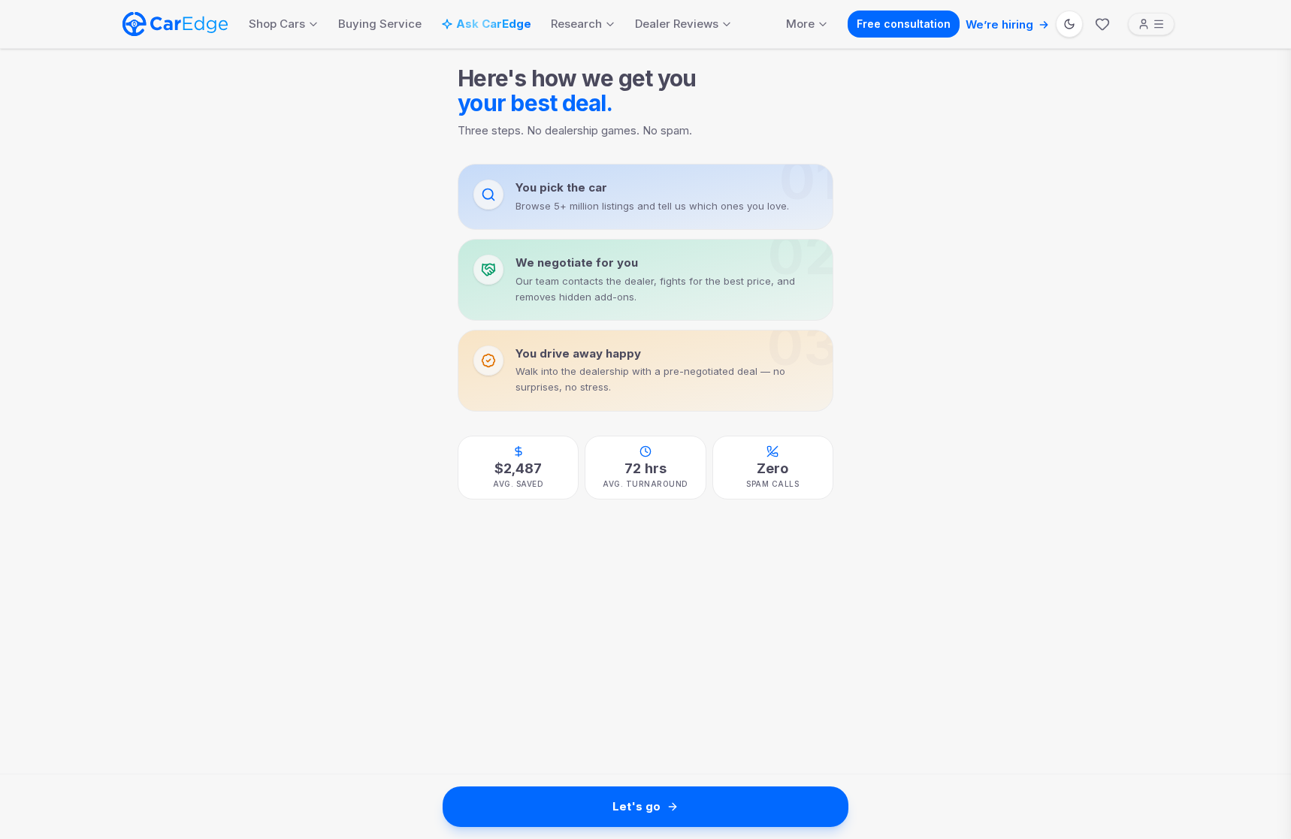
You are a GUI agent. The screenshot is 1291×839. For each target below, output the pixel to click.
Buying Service (380, 24)
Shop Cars (277, 24)
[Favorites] (1102, 24)
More (800, 24)
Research (576, 24)
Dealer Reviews (676, 24)
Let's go (636, 806)
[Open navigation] (1151, 24)
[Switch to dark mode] (1069, 24)
